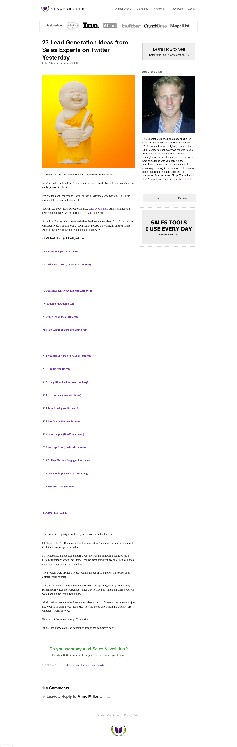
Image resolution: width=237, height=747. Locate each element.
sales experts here (98, 208)
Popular (182, 197)
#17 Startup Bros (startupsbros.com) (64, 447)
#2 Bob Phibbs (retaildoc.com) (60, 251)
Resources (177, 8)
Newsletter (159, 8)
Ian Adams (50, 62)
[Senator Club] (63, 9)
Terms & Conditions (108, 715)
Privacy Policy (132, 715)
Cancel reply (104, 697)
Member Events (122, 8)
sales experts (98, 665)
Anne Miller (88, 696)
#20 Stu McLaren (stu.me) (58, 486)
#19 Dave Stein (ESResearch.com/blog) (65, 473)
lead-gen (85, 665)
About (191, 8)
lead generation (71, 665)
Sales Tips (142, 8)
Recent (156, 197)
